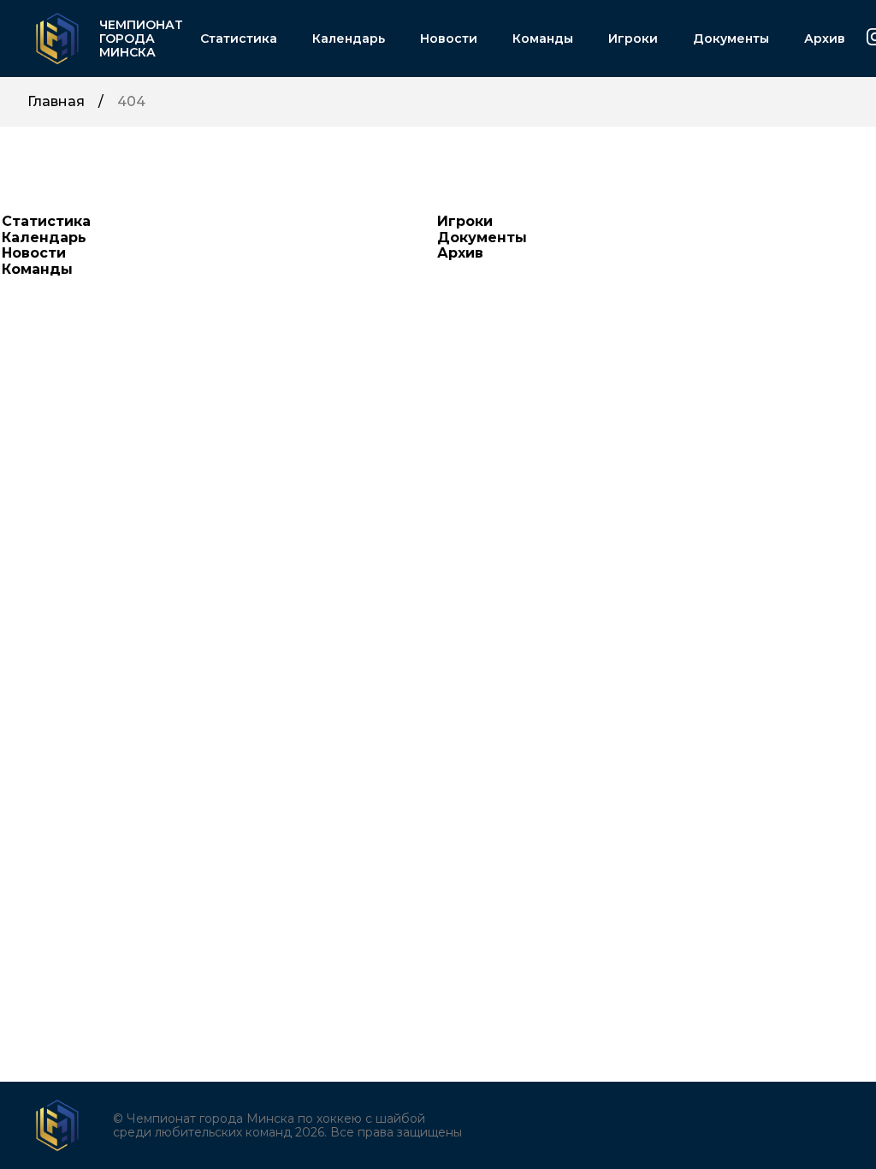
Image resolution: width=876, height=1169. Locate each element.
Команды (542, 38)
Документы (731, 38)
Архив (824, 38)
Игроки (633, 38)
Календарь (348, 38)
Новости (448, 38)
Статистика (238, 38)
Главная (56, 102)
